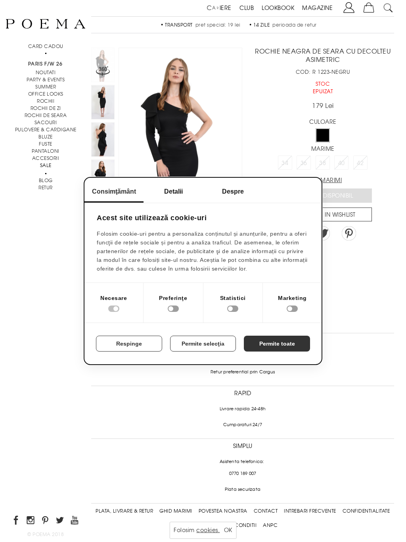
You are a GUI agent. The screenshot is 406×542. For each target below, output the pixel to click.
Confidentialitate (366, 511)
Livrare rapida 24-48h (243, 408)
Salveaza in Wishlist (325, 214)
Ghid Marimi (175, 511)
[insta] (31, 521)
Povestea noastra (223, 511)
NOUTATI (46, 72)
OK (228, 530)
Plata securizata (242, 489)
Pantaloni (45, 151)
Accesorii (45, 158)
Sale (46, 165)
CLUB (246, 8)
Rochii (45, 101)
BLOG (46, 180)
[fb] (16, 521)
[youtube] (75, 521)
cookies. (208, 530)
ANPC (270, 525)
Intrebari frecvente (310, 511)
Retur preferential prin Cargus (243, 372)
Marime (323, 149)
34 (285, 163)
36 (304, 163)
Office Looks (45, 94)
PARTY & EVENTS (46, 80)
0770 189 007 (242, 473)
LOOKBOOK (278, 8)
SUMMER (45, 87)
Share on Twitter (323, 233)
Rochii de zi (46, 108)
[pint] (45, 521)
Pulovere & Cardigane (46, 130)
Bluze (45, 137)
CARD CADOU (45, 46)
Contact (266, 511)
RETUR (45, 187)
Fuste (45, 144)
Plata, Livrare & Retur (124, 511)
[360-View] (103, 66)
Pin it (349, 233)
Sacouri (45, 122)
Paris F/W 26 (45, 64)
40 (341, 163)
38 (322, 163)
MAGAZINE (317, 8)
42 (360, 163)
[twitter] (60, 521)
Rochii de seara (46, 115)
